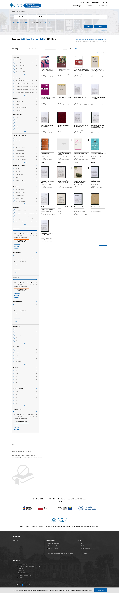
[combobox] (72, 17)
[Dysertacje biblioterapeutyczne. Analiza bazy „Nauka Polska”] (46, 61)
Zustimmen (101, 590)
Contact (20, 577)
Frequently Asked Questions (25, 575)
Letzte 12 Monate (17, 244)
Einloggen (104, 2)
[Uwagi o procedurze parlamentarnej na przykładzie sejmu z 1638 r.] (46, 172)
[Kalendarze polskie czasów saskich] (63, 117)
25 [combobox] (64, 49)
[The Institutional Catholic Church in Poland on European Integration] (80, 61)
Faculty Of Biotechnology (54, 543)
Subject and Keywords (86, 548)
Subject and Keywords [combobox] (21, 17)
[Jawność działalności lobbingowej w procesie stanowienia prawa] (80, 144)
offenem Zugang (46, 22)
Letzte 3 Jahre (16, 246)
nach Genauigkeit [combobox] (49, 49)
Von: (15, 233)
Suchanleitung (103, 30)
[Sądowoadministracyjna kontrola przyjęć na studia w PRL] (46, 89)
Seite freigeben (95, 2)
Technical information (23, 573)
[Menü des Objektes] (55, 57)
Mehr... (25, 74)
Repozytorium (103, 6)
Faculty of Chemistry (53, 546)
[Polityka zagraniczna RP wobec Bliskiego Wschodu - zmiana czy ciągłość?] (63, 144)
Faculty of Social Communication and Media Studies (61, 553)
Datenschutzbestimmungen (85, 590)
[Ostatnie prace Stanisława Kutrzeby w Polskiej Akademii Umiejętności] (97, 61)
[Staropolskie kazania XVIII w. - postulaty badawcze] (97, 172)
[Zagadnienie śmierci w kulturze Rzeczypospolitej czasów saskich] (97, 199)
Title (82, 543)
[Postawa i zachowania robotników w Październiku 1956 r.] (97, 144)
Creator (83, 546)
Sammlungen (77, 6)
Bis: (28, 233)
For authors (21, 570)
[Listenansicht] (76, 49)
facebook (27, 584)
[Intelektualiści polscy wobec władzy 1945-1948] (46, 226)
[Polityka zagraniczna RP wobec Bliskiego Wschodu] (46, 144)
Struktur (42, 79)
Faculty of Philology (53, 548)
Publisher (83, 551)
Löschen (88, 26)
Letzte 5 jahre (16, 248)
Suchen (100, 26)
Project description (22, 564)
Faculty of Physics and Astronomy (56, 551)
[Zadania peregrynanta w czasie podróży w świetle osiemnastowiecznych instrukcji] (97, 117)
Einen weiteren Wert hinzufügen (20, 22)
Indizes (90, 6)
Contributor (84, 553)
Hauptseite (15, 540)
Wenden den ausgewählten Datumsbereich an (21, 241)
